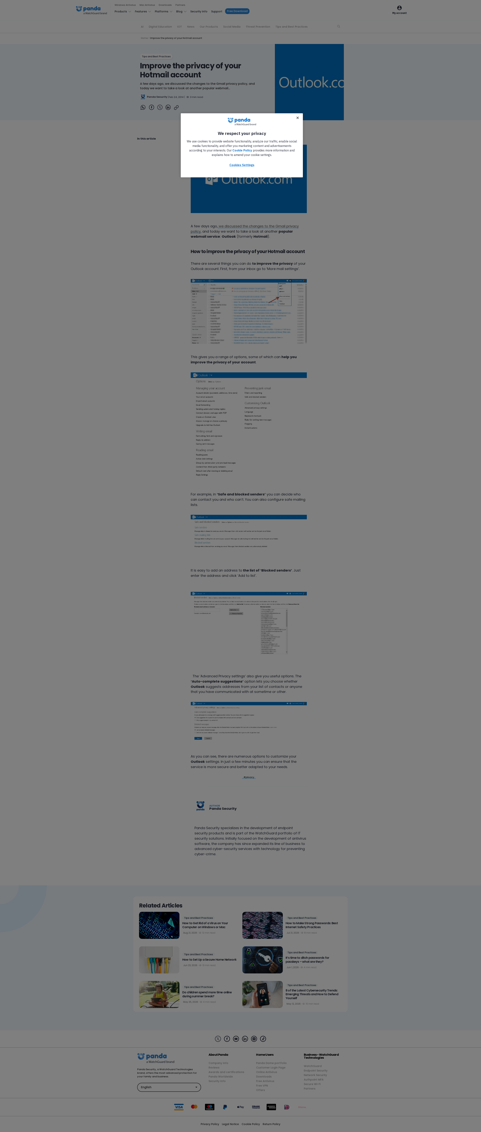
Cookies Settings (241, 165)
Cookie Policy (242, 150)
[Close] (297, 118)
